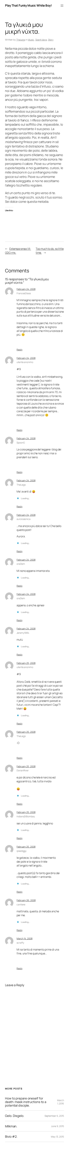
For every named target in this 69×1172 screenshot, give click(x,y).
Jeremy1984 (23, 632)
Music (31, 39)
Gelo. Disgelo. (14, 1116)
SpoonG (21, 442)
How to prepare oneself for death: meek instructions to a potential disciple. (25, 1102)
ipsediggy (21, 850)
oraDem (21, 563)
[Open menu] (62, 6)
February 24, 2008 (26, 289)
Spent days (41, 39)
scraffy (20, 942)
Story (51, 39)
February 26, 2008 (26, 900)
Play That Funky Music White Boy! (28, 5)
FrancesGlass (24, 293)
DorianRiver (23, 770)
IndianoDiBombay (26, 816)
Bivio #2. (11, 1136)
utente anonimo (25, 362)
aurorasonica (23, 519)
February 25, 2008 (26, 663)
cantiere (21, 904)
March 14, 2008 (24, 938)
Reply (19, 349)
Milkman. (11, 1126)
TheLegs (20, 39)
